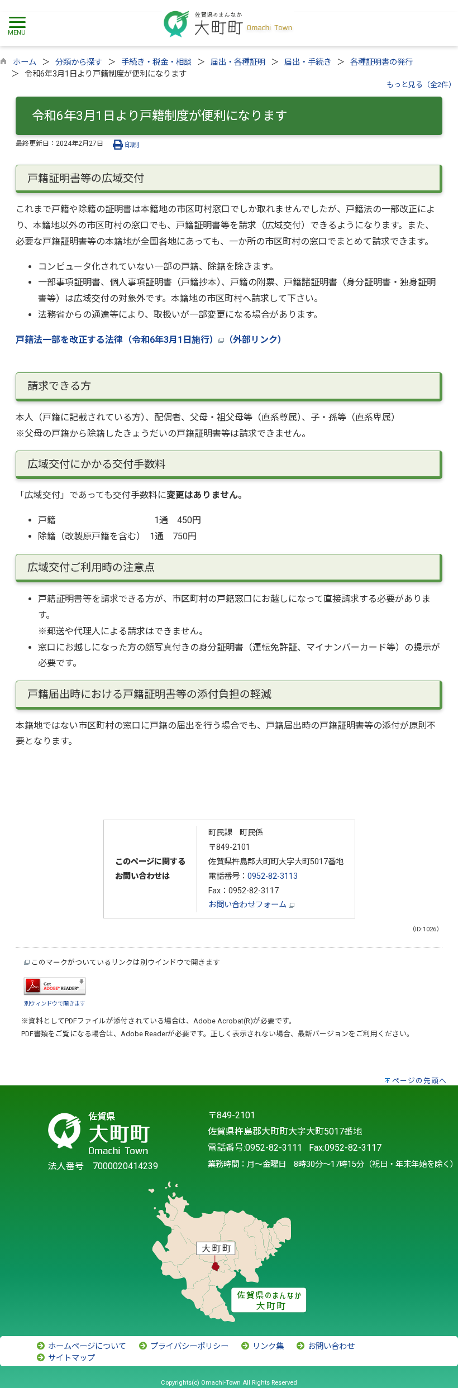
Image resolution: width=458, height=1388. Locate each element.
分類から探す (78, 62)
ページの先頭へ (419, 1080)
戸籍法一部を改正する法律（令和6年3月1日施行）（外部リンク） (151, 339)
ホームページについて (86, 1346)
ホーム (24, 62)
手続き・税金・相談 (156, 62)
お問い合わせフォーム (248, 905)
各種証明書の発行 (381, 62)
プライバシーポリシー (188, 1346)
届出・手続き (307, 62)
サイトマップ (70, 1358)
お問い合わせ (330, 1346)
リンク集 (267, 1346)
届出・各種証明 (238, 62)
